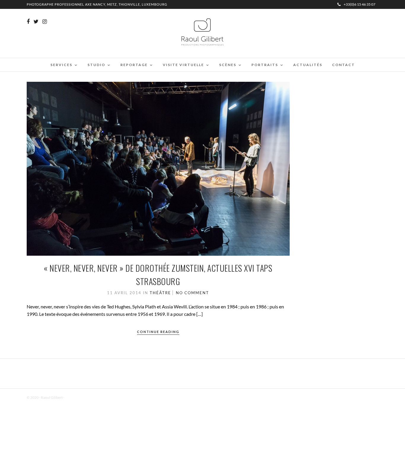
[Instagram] (44, 21)
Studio (96, 65)
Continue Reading (158, 332)
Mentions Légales (78, 397)
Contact (343, 65)
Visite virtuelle (183, 65)
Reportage (134, 65)
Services (61, 65)
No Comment (192, 292)
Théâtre (160, 292)
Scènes (227, 65)
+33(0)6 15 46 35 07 (359, 4)
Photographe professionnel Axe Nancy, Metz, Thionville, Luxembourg (97, 4)
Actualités (307, 65)
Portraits (264, 65)
